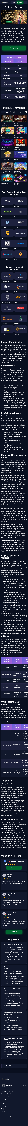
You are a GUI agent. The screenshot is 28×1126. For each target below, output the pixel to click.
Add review (14, 868)
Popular (3, 112)
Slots (23, 112)
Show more (14, 931)
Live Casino (10, 112)
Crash (17, 112)
